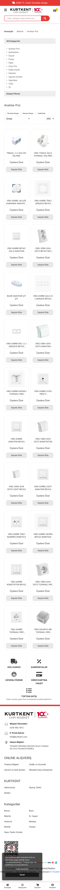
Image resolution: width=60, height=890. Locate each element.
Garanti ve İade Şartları (14, 770)
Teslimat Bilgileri (11, 764)
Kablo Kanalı (14, 69)
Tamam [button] (22, 875)
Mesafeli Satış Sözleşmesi (40, 770)
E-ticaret (55, 871)
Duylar (11, 55)
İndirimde (41, 113)
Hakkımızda (9, 787)
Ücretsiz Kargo (13, 113)
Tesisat (32, 827)
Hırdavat (8, 821)
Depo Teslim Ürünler (13, 832)
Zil (10, 87)
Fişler (11, 63)
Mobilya (32, 821)
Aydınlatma (14, 52)
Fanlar (11, 59)
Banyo (7, 810)
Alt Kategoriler (13, 41)
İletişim (7, 793)
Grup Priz (13, 66)
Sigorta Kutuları (15, 77)
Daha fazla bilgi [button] (22, 869)
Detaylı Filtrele (13, 93)
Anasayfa (8, 31)
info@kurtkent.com (18, 737)
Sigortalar (13, 80)
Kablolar (12, 73)
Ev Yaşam (33, 816)
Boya (31, 810)
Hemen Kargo (28, 113)
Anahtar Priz (32, 31)
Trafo (11, 83)
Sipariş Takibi (35, 787)
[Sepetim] (55, 10)
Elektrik (20, 31)
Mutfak (7, 827)
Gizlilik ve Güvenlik (37, 764)
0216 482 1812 (16, 727)
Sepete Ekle (16, 169)
